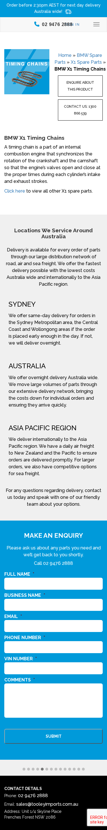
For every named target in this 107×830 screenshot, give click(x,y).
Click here (14, 191)
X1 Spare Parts (86, 62)
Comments (19, 680)
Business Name (24, 595)
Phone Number (24, 637)
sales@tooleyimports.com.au (47, 804)
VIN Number (20, 658)
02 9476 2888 (58, 563)
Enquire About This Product (80, 86)
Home (65, 55)
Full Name (19, 574)
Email (13, 616)
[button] (24, 769)
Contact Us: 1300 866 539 (80, 110)
